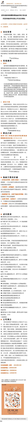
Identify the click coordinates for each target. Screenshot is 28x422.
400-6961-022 (18, 3)
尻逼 (1, 421)
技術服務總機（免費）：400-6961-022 (11, 365)
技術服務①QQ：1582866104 (8, 370)
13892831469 (9, 3)
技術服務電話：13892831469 (9, 367)
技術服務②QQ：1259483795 (8, 373)
